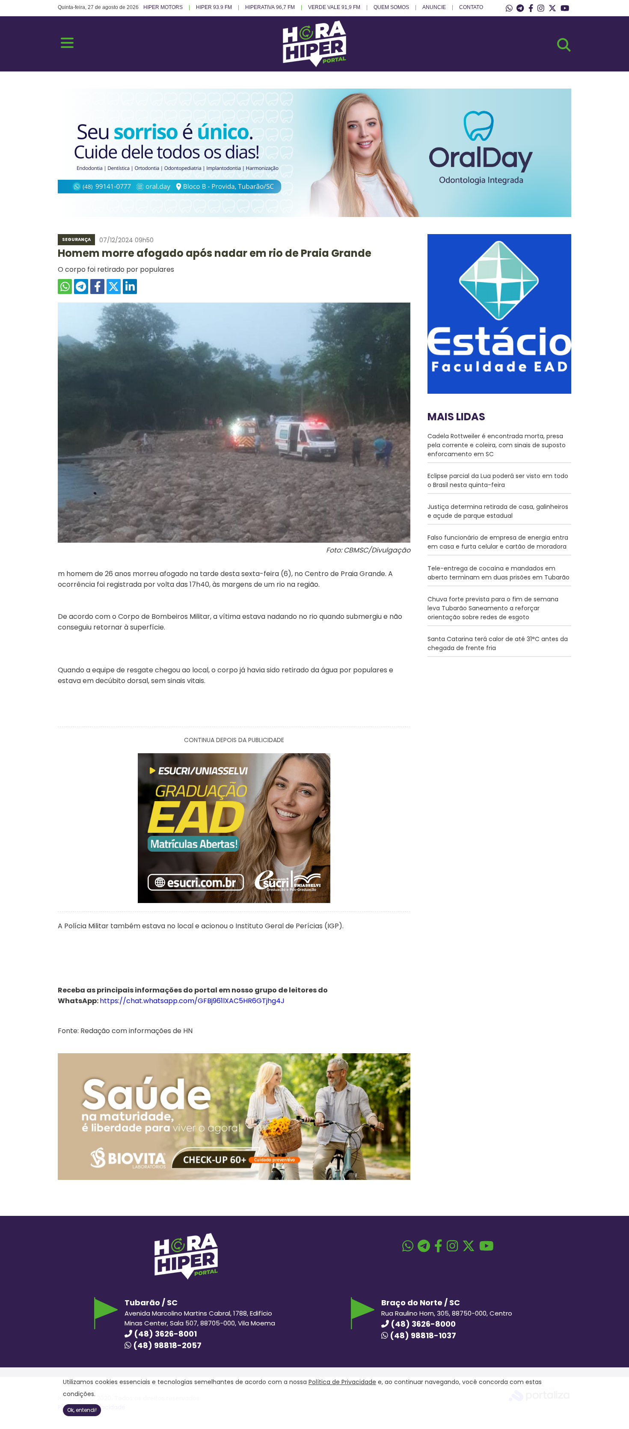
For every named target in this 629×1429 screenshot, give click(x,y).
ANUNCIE (434, 7)
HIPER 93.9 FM (214, 7)
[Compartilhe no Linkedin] (130, 286)
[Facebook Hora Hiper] (530, 8)
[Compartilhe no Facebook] (97, 286)
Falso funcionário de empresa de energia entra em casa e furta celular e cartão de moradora (497, 542)
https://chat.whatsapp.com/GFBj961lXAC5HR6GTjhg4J (192, 1001)
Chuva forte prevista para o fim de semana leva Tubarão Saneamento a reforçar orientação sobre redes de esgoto (492, 608)
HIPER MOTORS (163, 7)
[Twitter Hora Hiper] (552, 8)
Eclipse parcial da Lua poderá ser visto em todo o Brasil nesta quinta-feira (497, 480)
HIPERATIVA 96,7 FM (270, 7)
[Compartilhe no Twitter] (114, 286)
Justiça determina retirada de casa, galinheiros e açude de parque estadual (497, 511)
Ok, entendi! (82, 1410)
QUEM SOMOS (391, 7)
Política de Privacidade (342, 1382)
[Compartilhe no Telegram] (81, 286)
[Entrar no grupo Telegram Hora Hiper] (520, 8)
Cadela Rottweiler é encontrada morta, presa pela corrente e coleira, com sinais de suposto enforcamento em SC (496, 445)
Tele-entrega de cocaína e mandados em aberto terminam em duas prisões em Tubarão (498, 573)
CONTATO (471, 7)
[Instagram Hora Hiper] (540, 8)
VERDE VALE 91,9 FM (334, 7)
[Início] (314, 65)
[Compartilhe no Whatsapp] (65, 286)
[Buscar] (564, 45)
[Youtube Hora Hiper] (565, 8)
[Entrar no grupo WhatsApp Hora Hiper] (509, 8)
